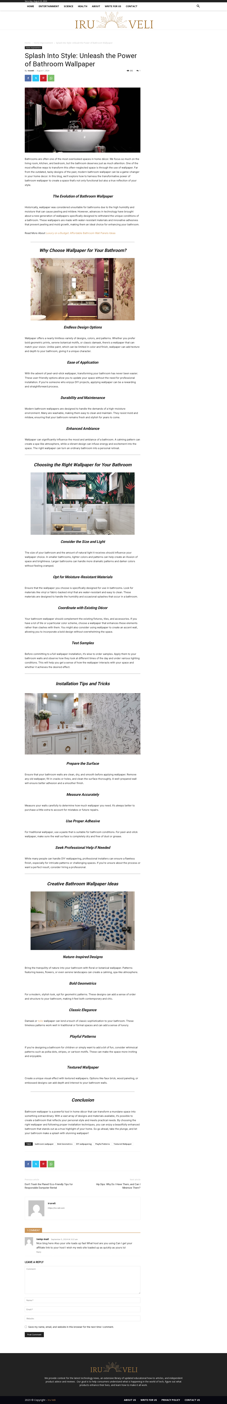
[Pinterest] (43, 78)
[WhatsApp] (51, 78)
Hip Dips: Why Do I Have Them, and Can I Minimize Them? (118, 1186)
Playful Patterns (102, 1144)
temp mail (42, 1239)
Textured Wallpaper (123, 1144)
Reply (38, 1252)
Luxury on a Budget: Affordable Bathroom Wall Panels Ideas (80, 233)
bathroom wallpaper (44, 1144)
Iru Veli (52, 1400)
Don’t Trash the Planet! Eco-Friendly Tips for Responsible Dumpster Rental (49, 1186)
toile (40, 1020)
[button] (198, 6)
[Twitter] (35, 78)
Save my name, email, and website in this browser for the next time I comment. (71, 1326)
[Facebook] (28, 78)
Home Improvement (43, 42)
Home (28, 42)
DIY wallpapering (84, 1144)
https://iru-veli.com (56, 1208)
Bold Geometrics (64, 1144)
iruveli (31, 70)
